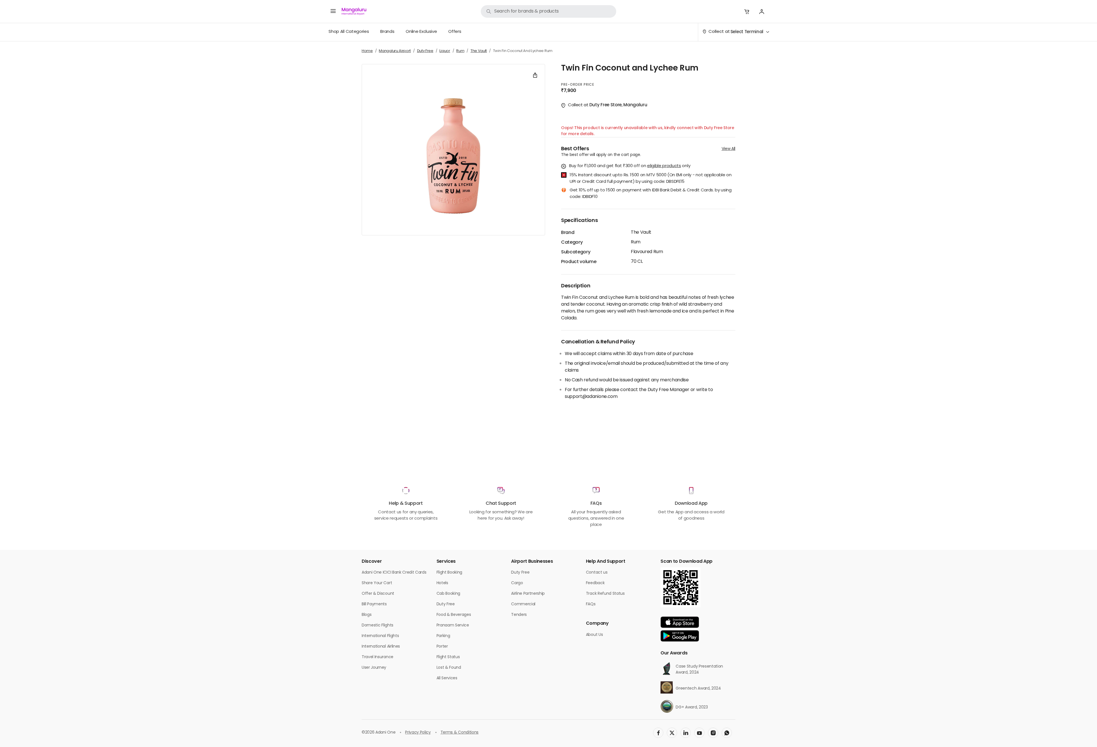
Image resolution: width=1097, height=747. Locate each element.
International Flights (380, 636)
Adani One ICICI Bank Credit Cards (394, 572)
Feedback (595, 583)
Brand (567, 233)
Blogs (366, 615)
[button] (747, 11)
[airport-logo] (354, 11)
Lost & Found (449, 667)
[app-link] (679, 622)
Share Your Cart (377, 583)
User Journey (374, 667)
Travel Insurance (377, 657)
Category (571, 242)
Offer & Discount (378, 593)
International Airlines (381, 646)
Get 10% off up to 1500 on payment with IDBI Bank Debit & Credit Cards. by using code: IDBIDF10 (651, 193)
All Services (447, 678)
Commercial (523, 604)
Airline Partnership (528, 593)
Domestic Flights (377, 625)
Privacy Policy (418, 733)
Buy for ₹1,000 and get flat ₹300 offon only (629, 166)
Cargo (517, 583)
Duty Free (446, 604)
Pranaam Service (453, 625)
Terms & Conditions (460, 733)
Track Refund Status (605, 593)
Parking (443, 636)
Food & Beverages (454, 615)
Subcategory (575, 252)
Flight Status (448, 657)
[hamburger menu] (333, 11)
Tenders (519, 615)
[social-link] (658, 733)
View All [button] (728, 149)
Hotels (442, 583)
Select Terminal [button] (746, 32)
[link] (548, 11)
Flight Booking (450, 572)
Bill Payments (374, 604)
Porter (442, 646)
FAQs (591, 604)
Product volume (578, 262)
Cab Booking (448, 593)
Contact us (597, 572)
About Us (594, 635)
